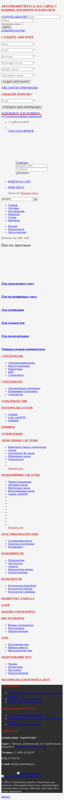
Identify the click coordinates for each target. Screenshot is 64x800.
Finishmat (13, 420)
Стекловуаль (15, 394)
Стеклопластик (14, 401)
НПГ (11, 372)
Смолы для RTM (17, 494)
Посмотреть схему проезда (30, 746)
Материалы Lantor (17, 407)
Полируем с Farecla (17, 598)
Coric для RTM (16, 417)
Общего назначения (19, 481)
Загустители (15, 563)
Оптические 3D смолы (21, 453)
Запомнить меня (10, 24)
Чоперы (12, 663)
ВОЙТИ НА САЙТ (19, 181)
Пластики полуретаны (19, 534)
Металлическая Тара (20, 650)
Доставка (13, 208)
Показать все (15, 468)
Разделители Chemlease (21, 591)
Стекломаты (11, 381)
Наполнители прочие (20, 569)
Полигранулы (16, 560)
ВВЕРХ (5, 797)
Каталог (13, 226)
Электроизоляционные (21, 362)
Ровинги (8, 427)
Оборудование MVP (16, 657)
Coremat (12, 414)
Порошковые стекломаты (23, 391)
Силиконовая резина (20, 540)
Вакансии (14, 214)
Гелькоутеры (15, 666)
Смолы (12, 450)
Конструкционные (19, 365)
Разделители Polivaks (20, 588)
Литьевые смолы (18, 484)
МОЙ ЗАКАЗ (16, 187)
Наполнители (16, 229)
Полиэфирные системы (20, 475)
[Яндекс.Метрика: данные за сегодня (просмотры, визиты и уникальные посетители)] (28, 773)
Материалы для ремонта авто (25, 679)
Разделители (11, 579)
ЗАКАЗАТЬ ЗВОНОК (21, 130)
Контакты (14, 220)
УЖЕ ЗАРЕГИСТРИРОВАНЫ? (19, 87)
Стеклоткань (12, 356)
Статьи (12, 217)
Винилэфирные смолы (21, 490)
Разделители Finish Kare (22, 585)
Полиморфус (15, 546)
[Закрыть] (22, 162)
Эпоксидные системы (19, 440)
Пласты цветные (18, 572)
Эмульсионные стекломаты (24, 388)
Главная (12, 205)
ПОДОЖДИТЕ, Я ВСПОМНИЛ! (20, 113)
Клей (5, 605)
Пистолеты (14, 670)
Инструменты (12, 618)
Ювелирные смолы (19, 456)
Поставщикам (16, 211)
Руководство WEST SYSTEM (25, 702)
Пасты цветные (17, 232)
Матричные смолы (19, 487)
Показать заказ (29, 193)
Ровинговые (15, 368)
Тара (5, 637)
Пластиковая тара (18, 644)
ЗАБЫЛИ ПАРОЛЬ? (13, 30)
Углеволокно (12, 433)
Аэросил (13, 566)
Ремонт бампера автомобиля (24, 699)
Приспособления (18, 631)
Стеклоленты (16, 375)
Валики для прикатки (20, 625)
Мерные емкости (18, 647)
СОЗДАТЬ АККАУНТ (14, 16)
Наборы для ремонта (18, 611)
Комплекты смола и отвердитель (27, 447)
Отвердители (16, 459)
